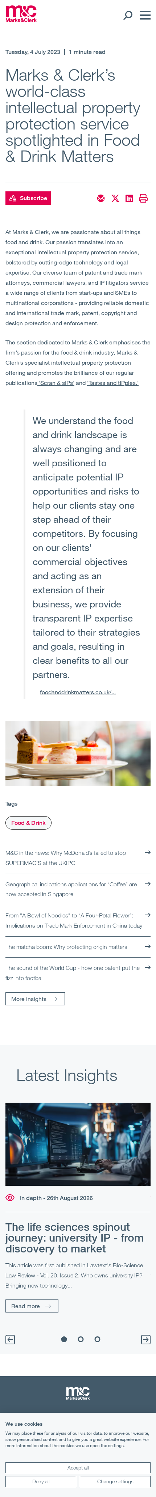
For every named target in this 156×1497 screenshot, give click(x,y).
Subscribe (33, 198)
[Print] (143, 198)
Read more (25, 1305)
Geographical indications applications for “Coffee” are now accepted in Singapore (71, 889)
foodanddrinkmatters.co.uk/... (78, 691)
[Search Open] (127, 15)
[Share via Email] (101, 198)
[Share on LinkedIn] (129, 198)
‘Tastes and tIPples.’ (113, 382)
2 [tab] (81, 1339)
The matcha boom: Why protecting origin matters (66, 946)
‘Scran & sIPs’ (55, 382)
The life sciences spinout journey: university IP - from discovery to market (74, 1237)
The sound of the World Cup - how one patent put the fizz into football (72, 972)
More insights (28, 998)
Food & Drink (28, 822)
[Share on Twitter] (115, 198)
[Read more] (78, 1144)
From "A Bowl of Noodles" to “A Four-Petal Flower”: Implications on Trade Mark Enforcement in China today (73, 920)
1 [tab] (64, 1339)
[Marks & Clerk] (21, 20)
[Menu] (143, 15)
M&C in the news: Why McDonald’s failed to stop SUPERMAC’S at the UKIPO (65, 857)
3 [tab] (97, 1339)
